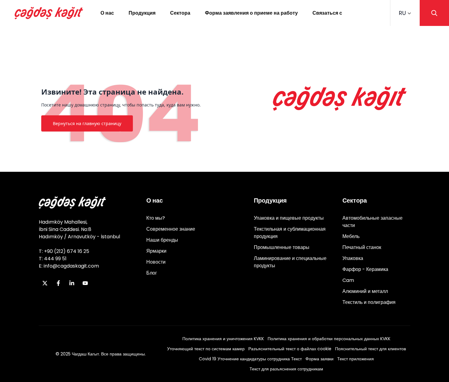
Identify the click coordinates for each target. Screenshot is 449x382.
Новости (156, 261)
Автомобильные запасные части (372, 221)
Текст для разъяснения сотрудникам (286, 369)
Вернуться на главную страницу (87, 123)
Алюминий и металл (365, 291)
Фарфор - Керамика (365, 269)
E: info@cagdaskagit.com (69, 265)
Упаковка (352, 258)
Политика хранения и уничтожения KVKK (223, 339)
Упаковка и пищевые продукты (289, 218)
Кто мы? (155, 218)
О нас (107, 12)
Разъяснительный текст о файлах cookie (289, 349)
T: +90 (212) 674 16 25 (64, 251)
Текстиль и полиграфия (369, 302)
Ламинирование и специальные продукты (290, 262)
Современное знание (170, 228)
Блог (151, 272)
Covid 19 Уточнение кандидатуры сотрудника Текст (250, 359)
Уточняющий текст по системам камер (206, 349)
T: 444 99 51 (53, 258)
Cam (348, 280)
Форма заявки (319, 359)
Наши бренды (162, 239)
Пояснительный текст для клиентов (370, 349)
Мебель (351, 236)
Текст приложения (355, 359)
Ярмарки (156, 250)
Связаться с (327, 12)
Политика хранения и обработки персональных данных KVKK (329, 339)
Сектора (180, 12)
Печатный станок (361, 247)
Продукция (142, 12)
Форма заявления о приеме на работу (251, 12)
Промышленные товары (281, 247)
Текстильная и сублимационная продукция (290, 232)
